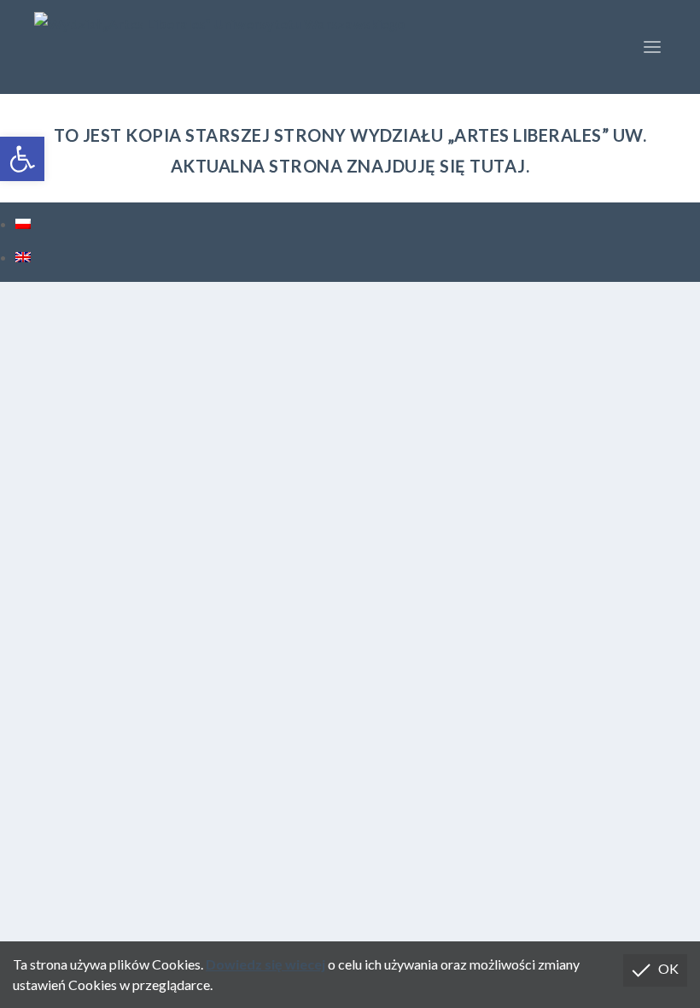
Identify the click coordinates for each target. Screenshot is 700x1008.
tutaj (498, 165)
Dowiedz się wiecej (265, 964)
